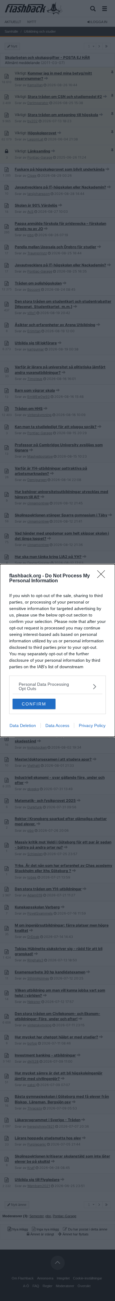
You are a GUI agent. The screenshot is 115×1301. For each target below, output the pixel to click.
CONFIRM (34, 703)
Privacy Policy (92, 725)
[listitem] (57, 686)
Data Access (57, 725)
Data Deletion (23, 725)
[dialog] (57, 650)
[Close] (103, 576)
